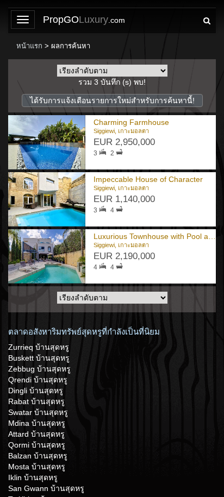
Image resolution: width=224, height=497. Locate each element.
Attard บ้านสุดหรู (36, 434)
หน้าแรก (29, 46)
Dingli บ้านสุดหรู (35, 390)
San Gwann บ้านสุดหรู (46, 488)
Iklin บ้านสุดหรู (33, 477)
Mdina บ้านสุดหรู (36, 423)
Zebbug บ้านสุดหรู (39, 368)
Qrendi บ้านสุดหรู (37, 379)
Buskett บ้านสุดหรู (39, 358)
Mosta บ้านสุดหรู (36, 466)
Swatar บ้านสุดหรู (38, 412)
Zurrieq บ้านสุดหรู (38, 347)
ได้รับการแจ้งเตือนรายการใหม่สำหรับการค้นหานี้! (112, 100)
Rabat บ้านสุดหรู (36, 401)
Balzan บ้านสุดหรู (37, 455)
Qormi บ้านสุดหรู (36, 445)
